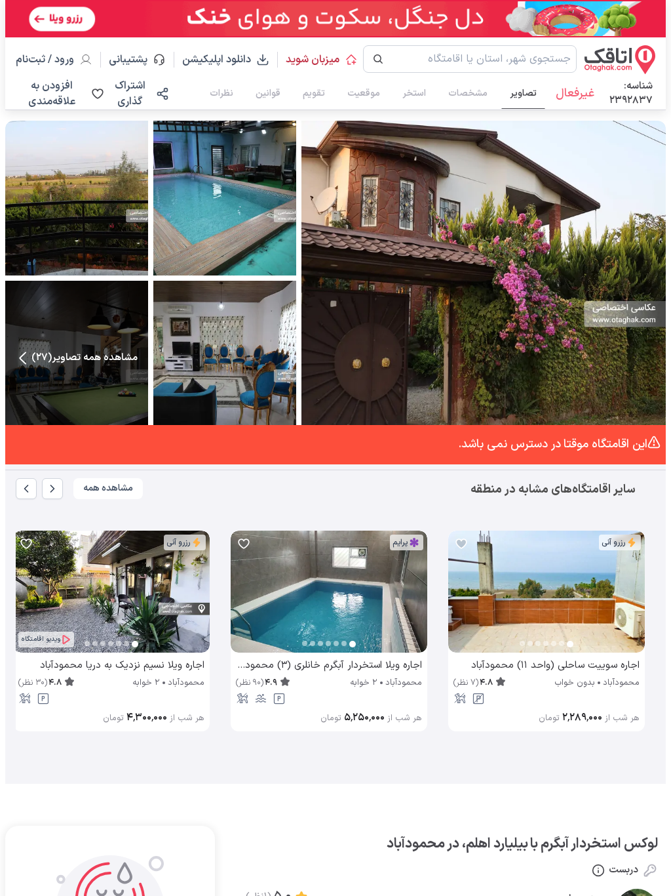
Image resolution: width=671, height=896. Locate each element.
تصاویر (523, 93)
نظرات (221, 93)
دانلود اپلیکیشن (216, 60)
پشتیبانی (134, 60)
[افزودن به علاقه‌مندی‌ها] (461, 544)
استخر (414, 93)
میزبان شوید (312, 60)
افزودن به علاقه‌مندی (51, 94)
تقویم (314, 93)
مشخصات (468, 93)
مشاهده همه (108, 488)
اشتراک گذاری (130, 94)
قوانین (268, 93)
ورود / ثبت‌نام (45, 60)
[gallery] (458, 598)
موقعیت (363, 93)
